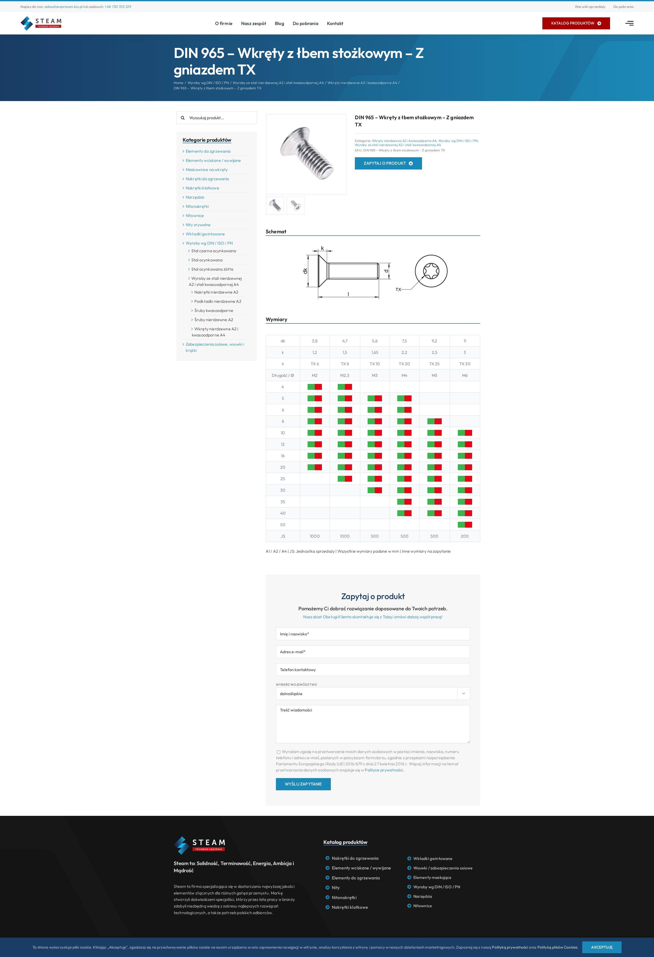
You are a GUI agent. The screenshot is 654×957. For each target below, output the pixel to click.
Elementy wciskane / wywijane (213, 160)
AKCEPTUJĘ (601, 947)
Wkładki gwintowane (205, 233)
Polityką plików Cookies (558, 947)
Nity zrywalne (198, 224)
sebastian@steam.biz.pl (63, 6)
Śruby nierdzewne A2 (213, 319)
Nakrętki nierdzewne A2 (216, 292)
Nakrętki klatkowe (202, 187)
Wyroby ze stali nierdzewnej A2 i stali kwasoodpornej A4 (398, 145)
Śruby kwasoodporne (213, 310)
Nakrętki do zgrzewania (207, 178)
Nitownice (195, 215)
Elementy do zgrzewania (208, 151)
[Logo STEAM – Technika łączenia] (40, 18)
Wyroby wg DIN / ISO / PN (458, 141)
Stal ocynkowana (207, 259)
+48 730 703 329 (118, 6)
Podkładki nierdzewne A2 (217, 301)
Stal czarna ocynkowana (213, 250)
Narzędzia (195, 197)
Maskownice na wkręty (207, 169)
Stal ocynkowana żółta (212, 269)
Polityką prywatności (510, 947)
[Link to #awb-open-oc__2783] (629, 23)
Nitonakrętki (197, 206)
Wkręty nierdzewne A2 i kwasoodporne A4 (404, 141)
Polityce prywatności (384, 769)
